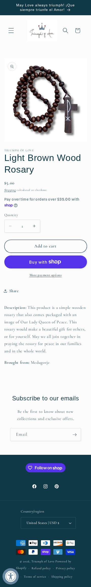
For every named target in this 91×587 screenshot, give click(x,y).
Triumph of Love (43, 561)
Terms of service (35, 576)
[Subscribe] (75, 434)
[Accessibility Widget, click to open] (11, 576)
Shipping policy (62, 576)
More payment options (46, 275)
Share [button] (14, 291)
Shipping (10, 190)
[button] (11, 30)
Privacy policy (65, 568)
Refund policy (41, 568)
